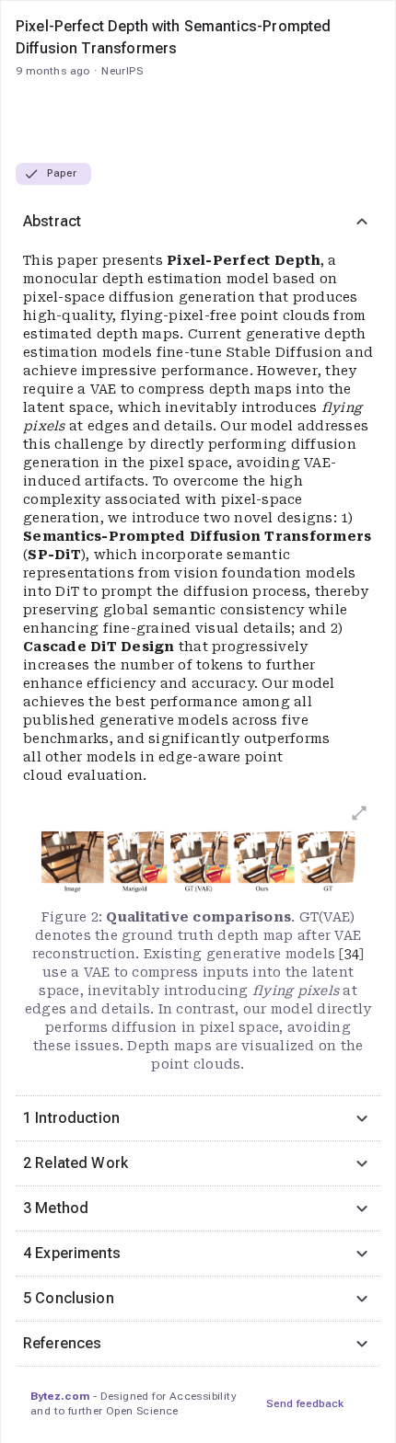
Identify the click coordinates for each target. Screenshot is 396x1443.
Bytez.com (59, 1396)
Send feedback (305, 1403)
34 (352, 953)
